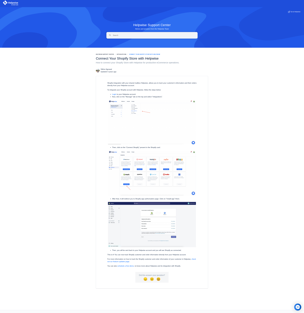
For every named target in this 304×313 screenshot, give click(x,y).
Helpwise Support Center (152, 25)
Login (114, 94)
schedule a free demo (125, 266)
